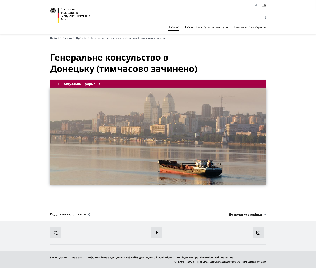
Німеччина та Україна (250, 27)
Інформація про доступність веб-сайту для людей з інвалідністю (130, 257)
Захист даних (58, 257)
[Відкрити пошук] (263, 15)
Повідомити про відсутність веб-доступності (206, 257)
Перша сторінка (61, 38)
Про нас (173, 28)
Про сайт (78, 257)
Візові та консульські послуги (206, 27)
